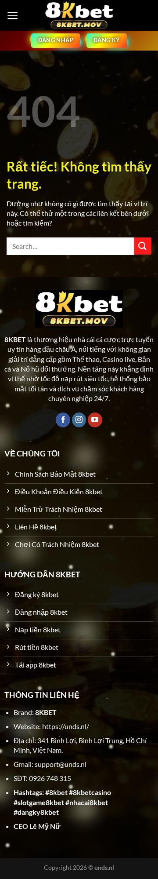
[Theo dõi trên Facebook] (63, 419)
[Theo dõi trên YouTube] (95, 419)
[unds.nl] (79, 15)
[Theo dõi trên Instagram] (79, 419)
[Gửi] (142, 246)
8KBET (46, 712)
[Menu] (12, 15)
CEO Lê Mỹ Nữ (37, 826)
